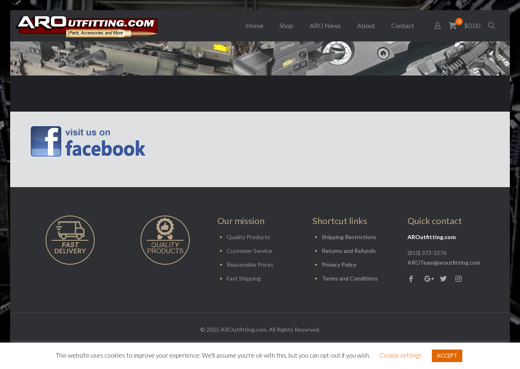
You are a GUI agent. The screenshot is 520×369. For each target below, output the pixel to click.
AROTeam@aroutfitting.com (443, 262)
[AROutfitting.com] (86, 25)
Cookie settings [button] (400, 355)
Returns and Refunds (349, 250)
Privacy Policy (339, 264)
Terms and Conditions (350, 278)
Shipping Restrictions (349, 236)
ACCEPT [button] (447, 355)
